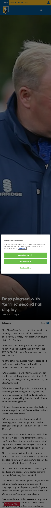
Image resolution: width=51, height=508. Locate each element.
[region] (25, 254)
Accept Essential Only (25, 255)
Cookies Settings (25, 268)
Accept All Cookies (25, 261)
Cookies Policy (22, 248)
